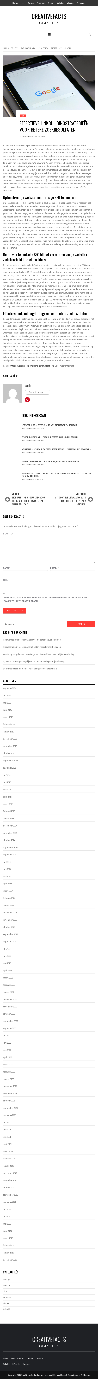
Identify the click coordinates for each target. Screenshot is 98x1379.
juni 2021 (7, 1129)
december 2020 (10, 1173)
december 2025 (10, 738)
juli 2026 (6, 695)
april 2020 (7, 1231)
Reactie (8, 533)
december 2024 (10, 825)
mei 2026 (7, 702)
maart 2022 (8, 1064)
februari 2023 (9, 984)
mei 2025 (7, 789)
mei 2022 (7, 1050)
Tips (22, 3)
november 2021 (10, 1093)
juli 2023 (6, 948)
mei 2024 (7, 876)
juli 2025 (6, 775)
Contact (80, 3)
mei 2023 (7, 963)
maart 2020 (8, 1238)
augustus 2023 (9, 941)
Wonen (51, 3)
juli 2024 (6, 862)
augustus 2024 (9, 854)
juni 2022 (7, 1042)
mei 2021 (7, 1137)
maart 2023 (8, 977)
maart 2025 (8, 804)
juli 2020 (6, 1209)
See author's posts (37, 392)
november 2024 (10, 833)
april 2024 (7, 883)
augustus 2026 (9, 688)
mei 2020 (7, 1223)
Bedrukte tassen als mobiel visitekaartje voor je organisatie (30, 668)
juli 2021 (6, 1122)
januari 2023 (8, 992)
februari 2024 (9, 898)
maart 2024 (8, 890)
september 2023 (10, 934)
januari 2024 (8, 905)
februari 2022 (9, 1071)
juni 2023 (7, 956)
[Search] (90, 34)
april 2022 (7, 1057)
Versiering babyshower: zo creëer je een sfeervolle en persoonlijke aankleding (56, 449)
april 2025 (7, 796)
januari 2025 (8, 818)
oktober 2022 (9, 1013)
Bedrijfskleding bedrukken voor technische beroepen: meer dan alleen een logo (28, 499)
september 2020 (10, 1194)
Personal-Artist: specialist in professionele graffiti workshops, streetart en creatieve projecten (56, 475)
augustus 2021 (9, 1115)
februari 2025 (9, 811)
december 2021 (10, 1086)
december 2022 (10, 999)
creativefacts (49, 16)
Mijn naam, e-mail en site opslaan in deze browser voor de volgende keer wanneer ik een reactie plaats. (46, 599)
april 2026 (7, 710)
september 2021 (10, 1108)
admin (27, 136)
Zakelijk (60, 3)
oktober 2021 (9, 1100)
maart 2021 (8, 1151)
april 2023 (7, 970)
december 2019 (10, 1259)
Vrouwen (41, 3)
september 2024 (10, 847)
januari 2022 (8, 1079)
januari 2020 (8, 1252)
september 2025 (10, 760)
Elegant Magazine (68, 1375)
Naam (6, 567)
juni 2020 (7, 1216)
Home (15, 3)
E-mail (54, 567)
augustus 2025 (9, 767)
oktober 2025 (9, 753)
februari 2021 (9, 1158)
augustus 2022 (9, 1028)
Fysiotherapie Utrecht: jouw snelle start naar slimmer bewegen (50, 437)
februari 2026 (9, 724)
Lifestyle (70, 3)
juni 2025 (7, 782)
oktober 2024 (9, 840)
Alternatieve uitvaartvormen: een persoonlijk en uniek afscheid (70, 499)
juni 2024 (7, 869)
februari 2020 (9, 1245)
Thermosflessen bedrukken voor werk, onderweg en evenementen (50, 461)
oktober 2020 (9, 1187)
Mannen (30, 3)
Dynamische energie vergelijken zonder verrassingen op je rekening (34, 661)
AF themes (85, 1375)
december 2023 (10, 912)
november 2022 (10, 1006)
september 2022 (10, 1021)
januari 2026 (8, 731)
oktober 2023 (9, 927)
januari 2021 (8, 1165)
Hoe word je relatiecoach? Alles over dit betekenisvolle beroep (49, 425)
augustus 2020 (9, 1202)
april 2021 (7, 1144)
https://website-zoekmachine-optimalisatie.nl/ (32, 365)
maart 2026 (8, 717)
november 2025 (10, 746)
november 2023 (10, 919)
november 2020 (10, 1180)
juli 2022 (6, 1035)
